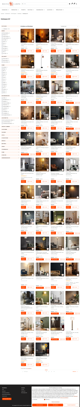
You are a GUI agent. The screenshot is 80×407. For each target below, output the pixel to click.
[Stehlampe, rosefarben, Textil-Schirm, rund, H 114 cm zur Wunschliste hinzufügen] (78, 118)
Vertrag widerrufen (7, 399)
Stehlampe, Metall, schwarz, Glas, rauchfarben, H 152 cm (56, 148)
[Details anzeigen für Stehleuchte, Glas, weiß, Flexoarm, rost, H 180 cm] (27, 243)
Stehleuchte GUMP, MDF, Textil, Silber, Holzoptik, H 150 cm (72, 333)
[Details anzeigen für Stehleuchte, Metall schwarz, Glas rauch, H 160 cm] (72, 164)
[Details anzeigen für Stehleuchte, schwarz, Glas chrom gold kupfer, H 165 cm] (72, 218)
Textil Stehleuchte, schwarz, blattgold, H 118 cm (27, 45)
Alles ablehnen (55, 405)
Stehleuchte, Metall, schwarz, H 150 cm (42, 278)
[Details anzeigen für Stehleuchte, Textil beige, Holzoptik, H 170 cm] (42, 139)
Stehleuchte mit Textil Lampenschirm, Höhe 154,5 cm (57, 201)
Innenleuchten (7, 13)
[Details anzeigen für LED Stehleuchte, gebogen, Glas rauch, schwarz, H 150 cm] (72, 61)
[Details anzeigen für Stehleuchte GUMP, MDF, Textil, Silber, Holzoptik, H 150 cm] (72, 323)
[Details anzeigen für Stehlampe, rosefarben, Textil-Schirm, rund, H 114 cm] (72, 113)
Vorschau (30, 51)
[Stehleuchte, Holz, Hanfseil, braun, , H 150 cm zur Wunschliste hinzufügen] (48, 223)
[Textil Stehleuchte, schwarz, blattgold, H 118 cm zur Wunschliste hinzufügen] (33, 41)
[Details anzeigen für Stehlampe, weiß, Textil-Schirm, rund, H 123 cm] (27, 164)
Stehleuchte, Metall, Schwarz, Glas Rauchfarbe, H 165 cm (56, 122)
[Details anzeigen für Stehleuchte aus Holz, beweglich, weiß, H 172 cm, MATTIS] (27, 113)
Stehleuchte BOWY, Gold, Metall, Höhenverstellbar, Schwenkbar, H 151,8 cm (42, 253)
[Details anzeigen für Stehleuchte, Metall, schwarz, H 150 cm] (42, 269)
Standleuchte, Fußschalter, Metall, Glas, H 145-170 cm (27, 71)
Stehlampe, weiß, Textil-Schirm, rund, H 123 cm (27, 174)
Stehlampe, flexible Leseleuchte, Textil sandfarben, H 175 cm (42, 201)
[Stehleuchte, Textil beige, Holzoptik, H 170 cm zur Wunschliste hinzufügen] (48, 144)
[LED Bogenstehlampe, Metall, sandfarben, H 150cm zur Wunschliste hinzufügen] (78, 144)
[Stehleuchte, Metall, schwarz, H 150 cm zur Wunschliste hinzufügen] (48, 275)
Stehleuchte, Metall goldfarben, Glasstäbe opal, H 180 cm (26, 148)
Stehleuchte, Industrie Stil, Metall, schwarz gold (41, 359)
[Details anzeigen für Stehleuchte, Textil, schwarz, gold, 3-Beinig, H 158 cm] (72, 269)
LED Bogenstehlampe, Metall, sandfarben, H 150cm (70, 148)
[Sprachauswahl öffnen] (69, 4)
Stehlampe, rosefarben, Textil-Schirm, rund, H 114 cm (72, 122)
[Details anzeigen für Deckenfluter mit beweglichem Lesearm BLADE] (57, 61)
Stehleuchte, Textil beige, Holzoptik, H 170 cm (42, 148)
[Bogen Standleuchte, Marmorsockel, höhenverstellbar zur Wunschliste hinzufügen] (33, 355)
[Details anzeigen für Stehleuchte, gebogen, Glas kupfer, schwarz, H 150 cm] (42, 61)
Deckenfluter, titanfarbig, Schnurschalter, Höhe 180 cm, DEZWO (57, 174)
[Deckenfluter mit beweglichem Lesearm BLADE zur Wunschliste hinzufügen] (63, 67)
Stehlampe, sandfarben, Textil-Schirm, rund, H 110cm (42, 122)
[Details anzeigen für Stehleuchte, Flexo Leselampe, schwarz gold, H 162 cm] (57, 87)
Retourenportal (24, 393)
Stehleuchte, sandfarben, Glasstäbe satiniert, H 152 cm (71, 201)
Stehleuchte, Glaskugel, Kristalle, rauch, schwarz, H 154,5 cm (57, 253)
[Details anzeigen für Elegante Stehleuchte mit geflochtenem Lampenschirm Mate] (27, 298)
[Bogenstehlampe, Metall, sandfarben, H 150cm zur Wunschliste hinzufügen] (78, 41)
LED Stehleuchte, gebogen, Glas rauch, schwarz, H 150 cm (72, 71)
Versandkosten (29, 368)
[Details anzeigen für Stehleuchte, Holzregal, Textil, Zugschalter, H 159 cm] (42, 164)
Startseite (2, 13)
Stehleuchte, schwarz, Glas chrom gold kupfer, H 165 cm (72, 227)
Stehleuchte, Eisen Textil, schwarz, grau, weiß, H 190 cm (26, 227)
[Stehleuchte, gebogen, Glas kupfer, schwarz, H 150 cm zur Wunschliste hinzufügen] (48, 67)
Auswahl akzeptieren (71, 405)
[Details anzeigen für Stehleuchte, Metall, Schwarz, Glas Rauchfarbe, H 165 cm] (57, 113)
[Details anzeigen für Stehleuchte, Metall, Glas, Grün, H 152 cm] (72, 87)
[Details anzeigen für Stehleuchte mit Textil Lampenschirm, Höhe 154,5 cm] (57, 192)
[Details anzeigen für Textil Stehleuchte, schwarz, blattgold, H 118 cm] (27, 36)
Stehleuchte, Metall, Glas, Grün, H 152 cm (72, 97)
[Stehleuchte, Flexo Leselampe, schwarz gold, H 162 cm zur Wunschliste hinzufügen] (63, 93)
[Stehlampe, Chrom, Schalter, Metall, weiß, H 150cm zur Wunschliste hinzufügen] (63, 41)
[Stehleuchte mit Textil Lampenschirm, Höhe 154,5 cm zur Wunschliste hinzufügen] (63, 197)
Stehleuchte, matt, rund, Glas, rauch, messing (57, 279)
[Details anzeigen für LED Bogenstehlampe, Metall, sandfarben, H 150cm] (72, 139)
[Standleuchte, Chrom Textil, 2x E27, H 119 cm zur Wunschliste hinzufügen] (48, 41)
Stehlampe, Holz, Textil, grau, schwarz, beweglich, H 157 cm (27, 333)
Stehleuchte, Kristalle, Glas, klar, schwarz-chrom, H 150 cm (71, 253)
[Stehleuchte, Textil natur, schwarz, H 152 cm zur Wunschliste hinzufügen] (48, 303)
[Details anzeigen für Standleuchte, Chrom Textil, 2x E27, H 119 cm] (42, 36)
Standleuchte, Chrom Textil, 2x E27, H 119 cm (42, 45)
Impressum (76, 396)
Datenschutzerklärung (64, 397)
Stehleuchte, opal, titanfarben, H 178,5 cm (27, 279)
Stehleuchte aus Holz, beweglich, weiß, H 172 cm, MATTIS (27, 122)
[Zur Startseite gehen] (11, 4)
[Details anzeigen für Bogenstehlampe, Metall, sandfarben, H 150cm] (72, 36)
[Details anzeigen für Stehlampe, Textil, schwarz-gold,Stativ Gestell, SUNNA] (27, 87)
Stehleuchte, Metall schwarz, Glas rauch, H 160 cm (71, 174)
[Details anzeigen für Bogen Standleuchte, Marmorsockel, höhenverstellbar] (27, 349)
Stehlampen (19, 13)
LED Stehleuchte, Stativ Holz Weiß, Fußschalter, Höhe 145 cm (56, 333)
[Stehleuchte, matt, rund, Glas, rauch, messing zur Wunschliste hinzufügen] (63, 275)
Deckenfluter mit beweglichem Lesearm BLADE (56, 71)
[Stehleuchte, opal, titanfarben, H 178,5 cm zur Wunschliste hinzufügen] (33, 275)
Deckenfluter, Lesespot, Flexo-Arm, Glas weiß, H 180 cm (56, 227)
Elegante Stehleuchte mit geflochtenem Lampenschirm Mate (26, 307)
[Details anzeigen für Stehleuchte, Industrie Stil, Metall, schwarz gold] (42, 349)
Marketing (47, 399)
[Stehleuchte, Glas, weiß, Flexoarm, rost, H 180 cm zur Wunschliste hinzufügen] (33, 249)
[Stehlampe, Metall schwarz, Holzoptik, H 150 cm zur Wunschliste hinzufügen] (78, 303)
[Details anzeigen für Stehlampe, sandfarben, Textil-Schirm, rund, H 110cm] (42, 113)
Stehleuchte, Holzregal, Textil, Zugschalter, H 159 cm (41, 174)
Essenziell (35, 399)
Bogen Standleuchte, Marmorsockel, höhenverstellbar (27, 359)
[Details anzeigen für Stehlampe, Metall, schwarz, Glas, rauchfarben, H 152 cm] (57, 139)
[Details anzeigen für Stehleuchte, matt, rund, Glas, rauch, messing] (57, 269)
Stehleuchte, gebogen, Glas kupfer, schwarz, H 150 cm (42, 71)
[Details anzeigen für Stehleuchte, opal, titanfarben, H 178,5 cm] (27, 269)
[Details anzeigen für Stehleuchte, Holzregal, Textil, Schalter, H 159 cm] (27, 192)
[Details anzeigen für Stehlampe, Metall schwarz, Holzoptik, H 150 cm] (72, 298)
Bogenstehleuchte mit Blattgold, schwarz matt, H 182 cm (41, 333)
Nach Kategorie (13, 13)
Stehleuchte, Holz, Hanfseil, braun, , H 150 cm (42, 227)
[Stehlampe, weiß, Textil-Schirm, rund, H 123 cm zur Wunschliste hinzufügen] (33, 170)
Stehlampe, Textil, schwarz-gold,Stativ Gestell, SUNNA (27, 97)
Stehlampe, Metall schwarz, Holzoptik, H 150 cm (72, 307)
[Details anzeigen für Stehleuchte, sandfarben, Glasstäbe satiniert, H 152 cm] (72, 192)
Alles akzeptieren (39, 405)
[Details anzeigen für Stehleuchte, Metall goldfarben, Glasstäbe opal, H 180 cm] (27, 139)
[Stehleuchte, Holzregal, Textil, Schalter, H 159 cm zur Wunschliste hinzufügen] (33, 197)
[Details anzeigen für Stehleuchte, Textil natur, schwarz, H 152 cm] (42, 298)
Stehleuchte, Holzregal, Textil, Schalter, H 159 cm (26, 201)
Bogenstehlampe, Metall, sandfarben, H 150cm (72, 45)
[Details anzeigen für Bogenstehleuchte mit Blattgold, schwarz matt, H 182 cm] (42, 323)
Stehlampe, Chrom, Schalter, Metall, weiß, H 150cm (57, 45)
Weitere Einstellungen (56, 402)
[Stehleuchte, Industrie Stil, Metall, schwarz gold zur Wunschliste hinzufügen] (48, 355)
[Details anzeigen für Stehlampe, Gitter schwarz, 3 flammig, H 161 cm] (57, 298)
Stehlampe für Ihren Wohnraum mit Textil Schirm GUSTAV (41, 97)
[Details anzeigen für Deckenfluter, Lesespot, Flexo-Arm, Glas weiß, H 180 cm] (57, 218)
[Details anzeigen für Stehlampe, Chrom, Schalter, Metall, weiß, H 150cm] (57, 36)
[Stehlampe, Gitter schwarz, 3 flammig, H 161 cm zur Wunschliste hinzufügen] (63, 303)
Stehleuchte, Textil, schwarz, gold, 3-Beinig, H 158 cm (72, 279)
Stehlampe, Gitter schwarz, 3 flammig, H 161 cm (57, 307)
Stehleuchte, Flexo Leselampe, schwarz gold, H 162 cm (57, 97)
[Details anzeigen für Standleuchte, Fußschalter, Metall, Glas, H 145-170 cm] (27, 61)
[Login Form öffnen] (76, 4)
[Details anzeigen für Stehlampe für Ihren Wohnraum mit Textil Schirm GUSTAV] (42, 87)
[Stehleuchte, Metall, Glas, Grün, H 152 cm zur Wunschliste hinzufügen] (78, 93)
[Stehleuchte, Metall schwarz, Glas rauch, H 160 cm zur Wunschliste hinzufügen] (78, 170)
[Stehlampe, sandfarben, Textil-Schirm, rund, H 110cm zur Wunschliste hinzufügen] (48, 118)
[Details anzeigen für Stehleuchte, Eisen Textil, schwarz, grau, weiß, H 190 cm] (27, 218)
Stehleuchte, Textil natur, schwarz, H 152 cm (42, 307)
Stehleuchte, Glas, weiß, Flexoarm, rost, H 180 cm (27, 253)
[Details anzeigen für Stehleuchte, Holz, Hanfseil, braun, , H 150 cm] (42, 218)
